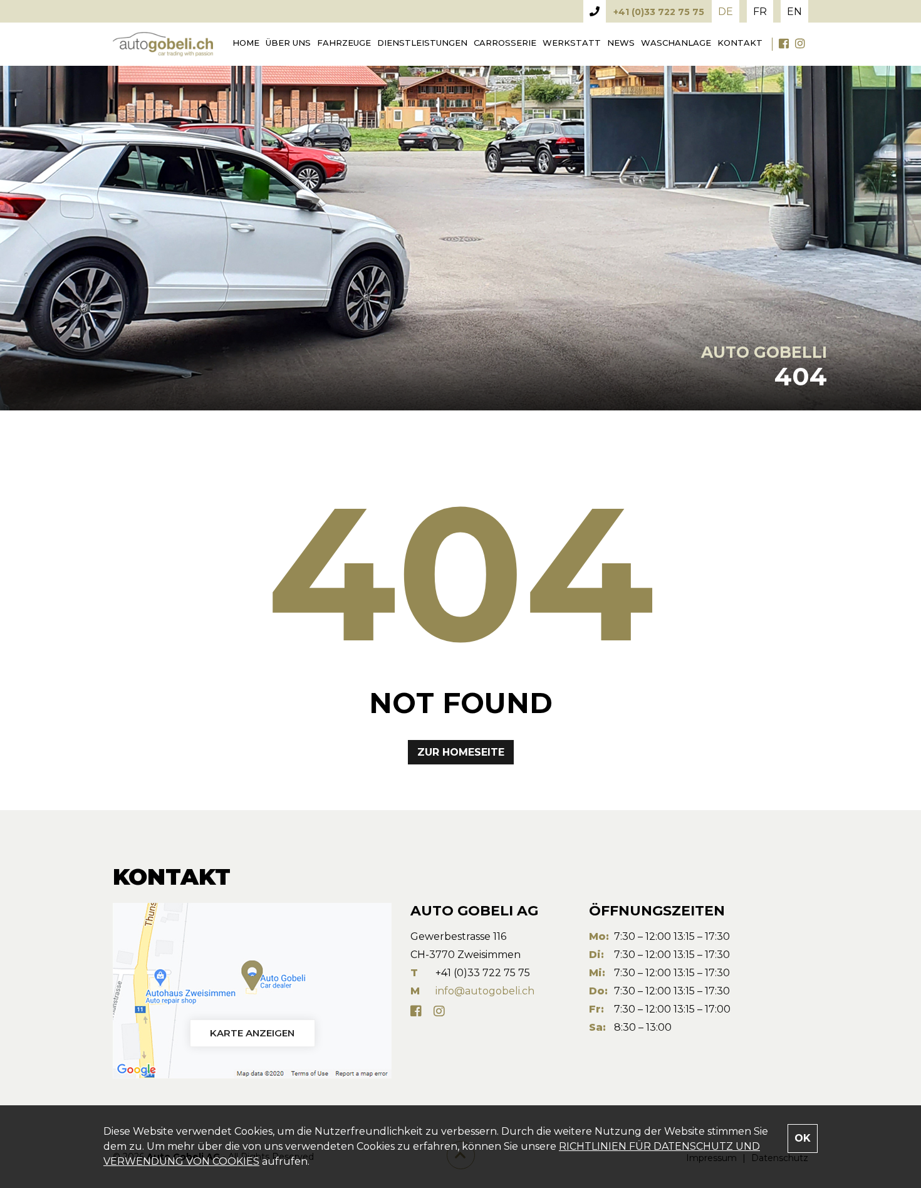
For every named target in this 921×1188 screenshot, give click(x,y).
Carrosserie (505, 43)
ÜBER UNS (288, 43)
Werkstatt (572, 43)
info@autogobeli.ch (484, 991)
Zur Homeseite (460, 752)
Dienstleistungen (422, 43)
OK (802, 1138)
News (621, 43)
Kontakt (739, 43)
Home (245, 43)
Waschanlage (676, 43)
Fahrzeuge (344, 43)
